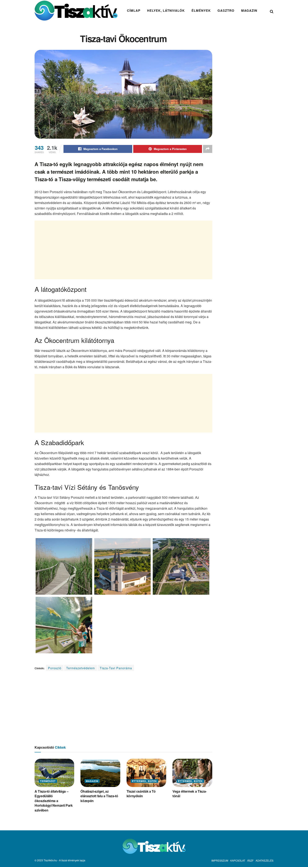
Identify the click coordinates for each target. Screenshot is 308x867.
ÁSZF (250, 860)
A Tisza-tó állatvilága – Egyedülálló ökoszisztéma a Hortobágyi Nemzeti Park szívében (54, 801)
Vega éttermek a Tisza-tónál (189, 793)
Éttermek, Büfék (144, 781)
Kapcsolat (237, 860)
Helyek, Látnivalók (166, 10)
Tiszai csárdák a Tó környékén (141, 793)
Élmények (201, 10)
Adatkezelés (264, 860)
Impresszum (219, 860)
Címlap (133, 10)
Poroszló (54, 668)
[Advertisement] (123, 250)
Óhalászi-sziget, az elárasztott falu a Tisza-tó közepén (99, 796)
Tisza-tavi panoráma (116, 668)
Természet (48, 781)
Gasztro (225, 10)
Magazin (249, 10)
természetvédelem (80, 668)
